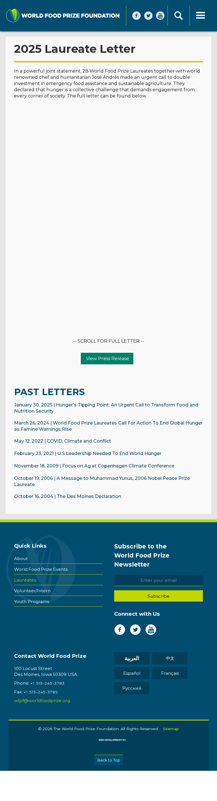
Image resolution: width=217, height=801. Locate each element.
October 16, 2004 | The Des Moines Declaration (67, 496)
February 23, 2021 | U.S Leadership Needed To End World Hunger (87, 453)
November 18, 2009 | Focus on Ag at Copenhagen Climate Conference (94, 466)
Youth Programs (31, 601)
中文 (170, 658)
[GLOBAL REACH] (108, 744)
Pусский (132, 688)
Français (170, 673)
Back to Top (108, 760)
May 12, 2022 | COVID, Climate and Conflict (62, 441)
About (21, 558)
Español (131, 673)
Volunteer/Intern (32, 590)
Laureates (25, 580)
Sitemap (171, 728)
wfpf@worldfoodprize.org (42, 700)
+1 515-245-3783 (48, 683)
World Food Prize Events (41, 569)
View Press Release (107, 358)
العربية (132, 658)
